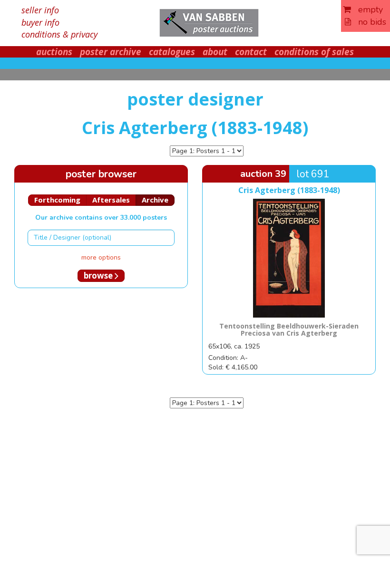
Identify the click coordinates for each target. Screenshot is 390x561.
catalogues (172, 52)
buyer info (40, 22)
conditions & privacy (59, 34)
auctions (54, 52)
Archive (155, 199)
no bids (368, 22)
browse (99, 275)
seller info (40, 10)
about (215, 52)
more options (101, 257)
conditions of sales (314, 52)
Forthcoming (57, 199)
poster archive (110, 52)
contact (251, 52)
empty (367, 9)
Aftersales (111, 199)
